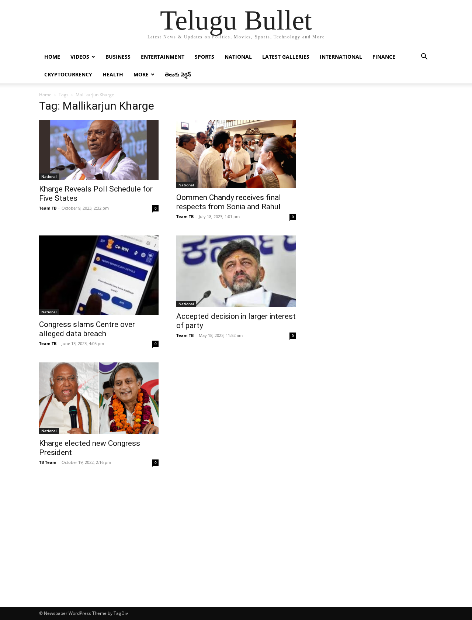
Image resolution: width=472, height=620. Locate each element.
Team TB (47, 208)
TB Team (47, 462)
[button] (424, 57)
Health (113, 74)
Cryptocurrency (68, 74)
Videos (79, 56)
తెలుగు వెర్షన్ (178, 74)
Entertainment (162, 56)
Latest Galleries (285, 56)
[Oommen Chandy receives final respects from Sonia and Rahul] (236, 154)
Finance (383, 56)
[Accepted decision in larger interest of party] (236, 271)
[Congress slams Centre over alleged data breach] (99, 275)
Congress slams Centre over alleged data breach (87, 329)
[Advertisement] (236, 551)
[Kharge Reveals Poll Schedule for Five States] (99, 150)
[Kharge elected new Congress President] (99, 398)
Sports (204, 56)
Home (52, 56)
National (238, 56)
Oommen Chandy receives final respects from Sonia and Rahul (228, 202)
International (341, 56)
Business (118, 56)
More (141, 74)
